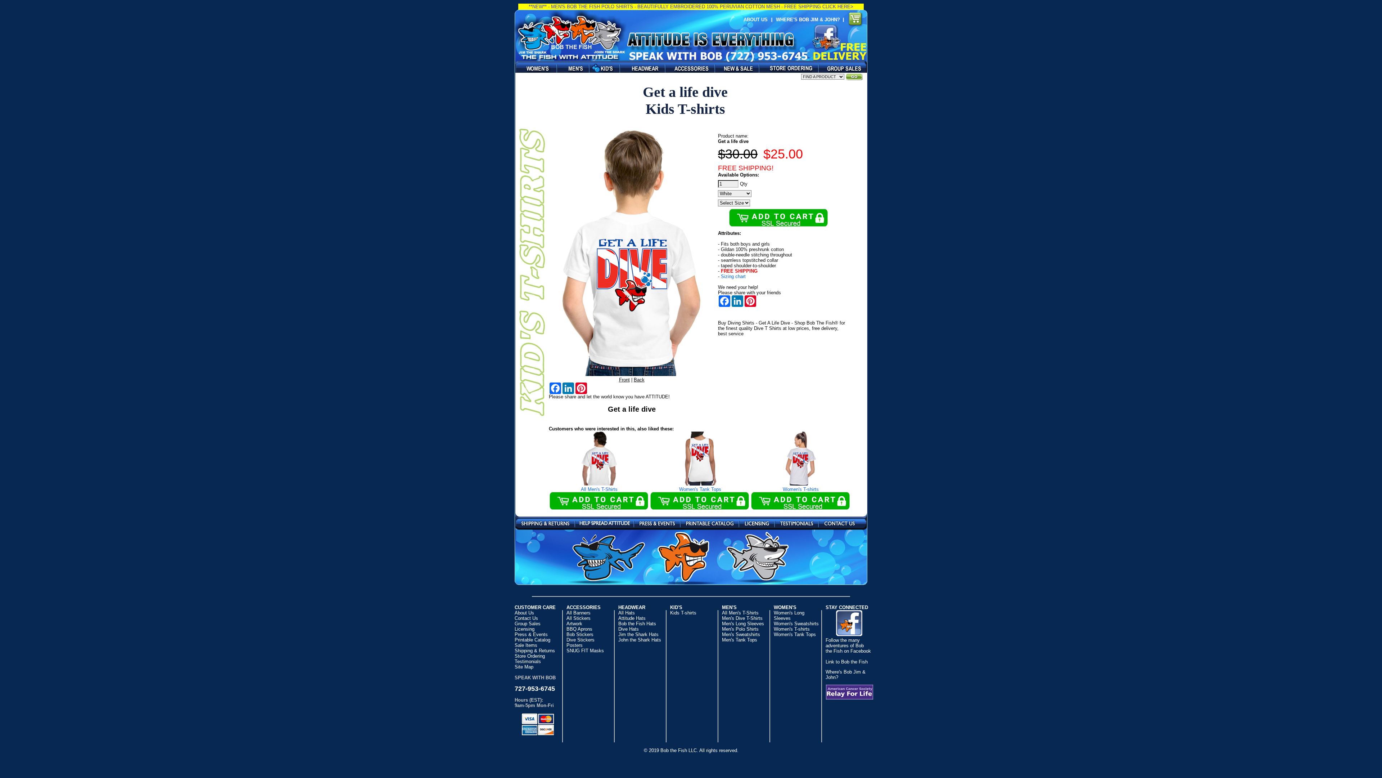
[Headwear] (640, 68)
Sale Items (735, 68)
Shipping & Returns (545, 523)
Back (639, 380)
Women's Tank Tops (700, 489)
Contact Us (839, 523)
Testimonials (796, 523)
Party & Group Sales (841, 68)
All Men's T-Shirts (599, 489)
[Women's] (534, 68)
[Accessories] (688, 68)
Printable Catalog (710, 523)
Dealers (787, 68)
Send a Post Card (604, 523)
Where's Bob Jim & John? (809, 19)
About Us (756, 19)
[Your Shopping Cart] (856, 20)
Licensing (757, 523)
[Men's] (571, 68)
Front (624, 380)
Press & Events (657, 523)
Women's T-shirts (801, 489)
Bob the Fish (571, 35)
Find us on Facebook (826, 37)
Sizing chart (733, 276)
